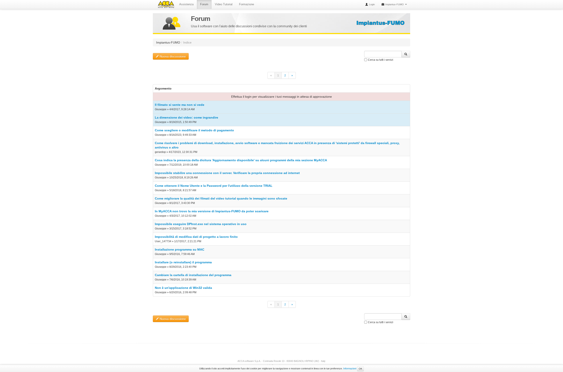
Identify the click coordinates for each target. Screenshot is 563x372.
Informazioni (349, 368)
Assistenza (186, 4)
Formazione (246, 4)
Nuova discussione (172, 56)
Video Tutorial (223, 4)
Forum (204, 4)
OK (360, 368)
